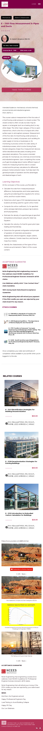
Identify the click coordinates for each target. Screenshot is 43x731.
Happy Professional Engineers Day (14, 699)
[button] (24, 574)
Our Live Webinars (8, 708)
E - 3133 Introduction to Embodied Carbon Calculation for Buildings (19, 514)
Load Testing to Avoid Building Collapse (15, 702)
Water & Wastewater (22, 18)
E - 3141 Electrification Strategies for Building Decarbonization (20, 410)
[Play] (21, 554)
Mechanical (6, 18)
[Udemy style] (21, 68)
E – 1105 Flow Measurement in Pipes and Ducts (20, 24)
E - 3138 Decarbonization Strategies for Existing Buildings (21, 462)
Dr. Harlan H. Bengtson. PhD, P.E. (20, 39)
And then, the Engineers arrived (13, 696)
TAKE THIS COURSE (21, 90)
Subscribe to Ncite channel (22, 569)
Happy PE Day (7, 705)
